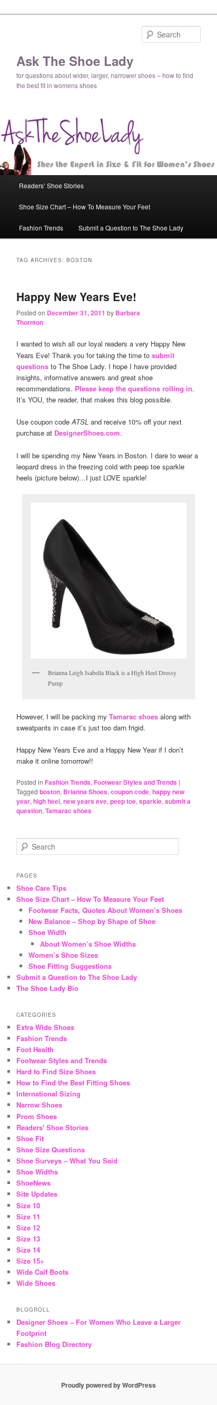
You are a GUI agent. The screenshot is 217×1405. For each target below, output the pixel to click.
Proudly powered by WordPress (108, 1385)
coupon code (130, 791)
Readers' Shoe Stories (52, 1127)
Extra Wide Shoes (45, 1027)
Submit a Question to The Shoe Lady (130, 227)
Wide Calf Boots (42, 1272)
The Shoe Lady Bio (47, 988)
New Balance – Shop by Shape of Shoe (91, 921)
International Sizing (48, 1094)
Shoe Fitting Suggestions (70, 966)
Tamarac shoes (68, 810)
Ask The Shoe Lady (74, 61)
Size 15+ (30, 1261)
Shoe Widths (37, 1172)
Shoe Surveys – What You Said (66, 1161)
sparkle (150, 801)
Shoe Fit (30, 1138)
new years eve (85, 801)
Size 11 (28, 1216)
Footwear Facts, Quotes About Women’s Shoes (105, 910)
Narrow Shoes (39, 1105)
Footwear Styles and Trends (135, 782)
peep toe (123, 801)
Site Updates (36, 1194)
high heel (46, 801)
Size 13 (28, 1239)
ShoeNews (33, 1183)
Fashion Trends (41, 227)
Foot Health (35, 1049)
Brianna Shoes (85, 791)
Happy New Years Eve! (76, 296)
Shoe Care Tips (41, 888)
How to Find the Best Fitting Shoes (73, 1082)
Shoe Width (47, 932)
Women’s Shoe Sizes (63, 955)
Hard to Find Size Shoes (56, 1071)
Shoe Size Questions (50, 1149)
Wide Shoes (35, 1283)
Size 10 (28, 1205)
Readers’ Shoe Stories (51, 185)
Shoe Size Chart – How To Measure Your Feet (84, 206)
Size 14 (28, 1250)
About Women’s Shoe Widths (88, 944)
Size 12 (28, 1228)
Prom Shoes (36, 1116)
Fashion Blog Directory (54, 1344)
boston (50, 791)
